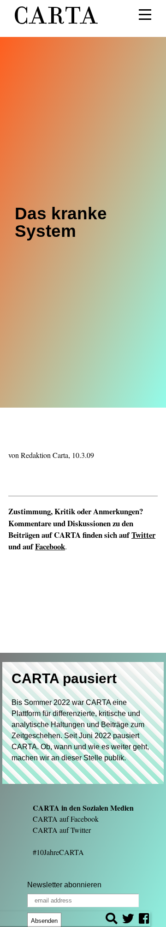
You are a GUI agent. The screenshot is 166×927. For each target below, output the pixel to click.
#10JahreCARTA (58, 852)
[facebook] (143, 920)
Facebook (50, 546)
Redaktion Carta (44, 455)
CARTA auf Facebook (66, 819)
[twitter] (128, 920)
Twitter (143, 535)
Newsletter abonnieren (64, 885)
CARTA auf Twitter (62, 830)
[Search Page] (111, 920)
